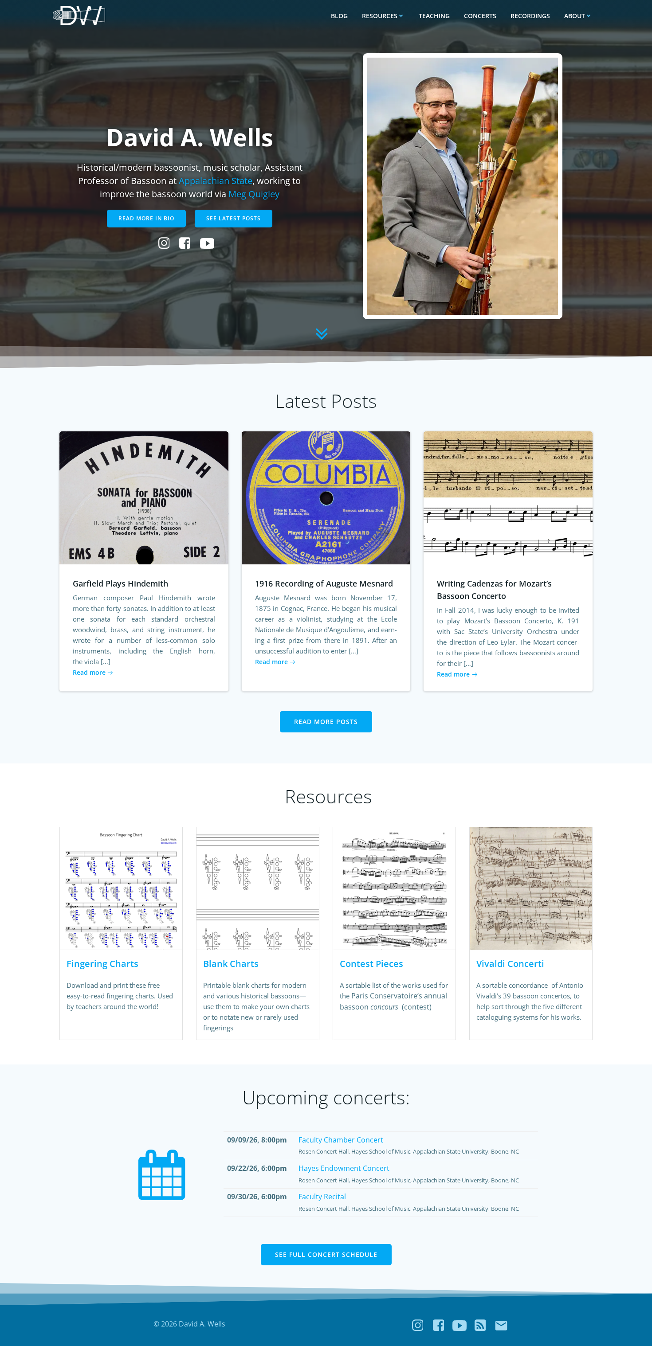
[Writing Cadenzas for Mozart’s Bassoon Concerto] (508, 497)
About (574, 16)
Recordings (530, 16)
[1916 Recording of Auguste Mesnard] (326, 497)
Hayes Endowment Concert (344, 1168)
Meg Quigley (253, 194)
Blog (339, 16)
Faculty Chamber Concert (341, 1140)
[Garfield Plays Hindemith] (143, 497)
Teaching (434, 16)
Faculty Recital (322, 1196)
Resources (379, 16)
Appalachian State (215, 181)
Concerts (480, 16)
